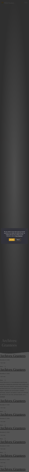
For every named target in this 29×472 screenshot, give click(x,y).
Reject (18, 239)
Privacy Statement (18, 236)
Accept (12, 239)
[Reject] (26, 230)
